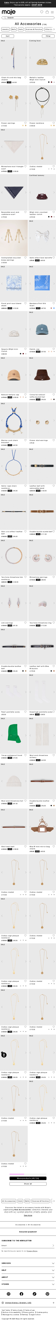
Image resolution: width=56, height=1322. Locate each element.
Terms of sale (17, 1310)
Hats (21, 29)
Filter (48, 36)
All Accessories (8, 1201)
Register (52, 1245)
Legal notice (35, 1315)
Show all (28, 1184)
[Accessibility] (4, 1055)
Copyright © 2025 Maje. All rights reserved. (18, 1319)
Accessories (20, 1225)
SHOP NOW (37, 5)
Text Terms (6, 1310)
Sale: (6, 2)
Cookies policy (42, 1312)
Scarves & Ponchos (34, 29)
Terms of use (30, 1310)
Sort (8, 36)
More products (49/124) (28, 1178)
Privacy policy (28, 1312)
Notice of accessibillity (12, 1312)
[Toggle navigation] (52, 12)
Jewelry (5, 29)
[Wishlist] (25, 77)
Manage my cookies (11, 1315)
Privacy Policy (32, 1251)
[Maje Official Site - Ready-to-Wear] (9, 12)
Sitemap (24, 1315)
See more (28, 1215)
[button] (41, 12)
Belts (14, 29)
